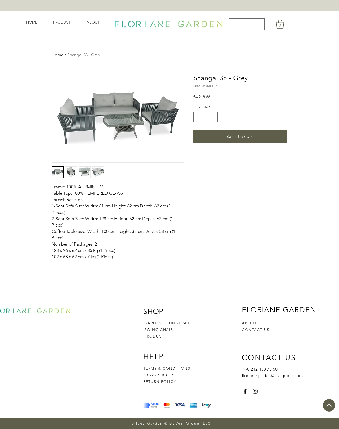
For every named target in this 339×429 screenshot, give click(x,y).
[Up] (329, 405)
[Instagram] (255, 391)
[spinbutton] (205, 117)
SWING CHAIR (158, 329)
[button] (280, 24)
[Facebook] (245, 391)
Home (58, 54)
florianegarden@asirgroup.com (272, 375)
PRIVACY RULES (159, 375)
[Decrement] (197, 117)
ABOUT (249, 323)
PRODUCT (154, 336)
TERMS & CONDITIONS (166, 368)
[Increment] (213, 117)
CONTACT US (255, 329)
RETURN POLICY (159, 381)
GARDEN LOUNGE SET (167, 323)
